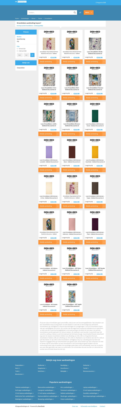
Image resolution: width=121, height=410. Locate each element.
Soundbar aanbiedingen (90, 393)
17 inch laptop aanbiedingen (46, 393)
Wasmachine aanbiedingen (46, 387)
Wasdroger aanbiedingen (68, 396)
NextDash (41, 406)
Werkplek (63, 371)
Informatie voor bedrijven (89, 406)
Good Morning (21, 39)
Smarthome (64, 368)
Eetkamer (86, 365)
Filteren (26, 32)
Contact (102, 406)
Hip (18, 41)
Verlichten (41, 371)
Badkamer (41, 365)
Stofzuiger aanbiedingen (22, 390)
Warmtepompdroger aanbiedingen (93, 396)
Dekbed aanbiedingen (67, 393)
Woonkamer (19, 374)
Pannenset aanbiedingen (68, 390)
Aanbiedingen (25, 18)
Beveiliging (63, 365)
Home (17, 18)
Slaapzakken (21, 68)
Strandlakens (48, 18)
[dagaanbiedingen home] (21, 2)
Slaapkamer (41, 368)
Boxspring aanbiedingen (45, 399)
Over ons (75, 406)
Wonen (33, 18)
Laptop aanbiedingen (89, 387)
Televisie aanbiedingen (22, 387)
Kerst (17, 368)
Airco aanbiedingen (66, 387)
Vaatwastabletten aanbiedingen (47, 396)
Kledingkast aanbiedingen (23, 399)
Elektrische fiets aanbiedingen (24, 396)
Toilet (17, 371)
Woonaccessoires (88, 371)
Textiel (40, 18)
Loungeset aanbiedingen (45, 390)
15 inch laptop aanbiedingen (23, 393)
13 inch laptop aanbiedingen (91, 390)
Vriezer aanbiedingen (66, 399)
